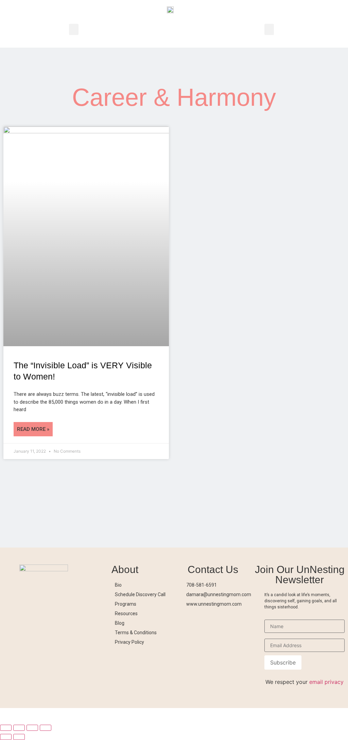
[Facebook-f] (216, 619)
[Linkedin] (229, 619)
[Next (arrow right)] (19, 737)
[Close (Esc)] (45, 728)
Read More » (33, 429)
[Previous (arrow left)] (6, 737)
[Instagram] (189, 619)
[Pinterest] (202, 619)
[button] (74, 29)
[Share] (32, 728)
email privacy (326, 681)
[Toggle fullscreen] (19, 728)
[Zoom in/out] (6, 728)
